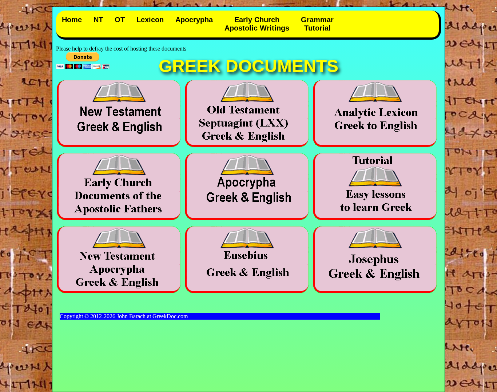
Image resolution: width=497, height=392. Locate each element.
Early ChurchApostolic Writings (256, 24)
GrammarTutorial (317, 24)
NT (98, 20)
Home (72, 20)
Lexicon (150, 20)
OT (120, 20)
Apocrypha (194, 20)
